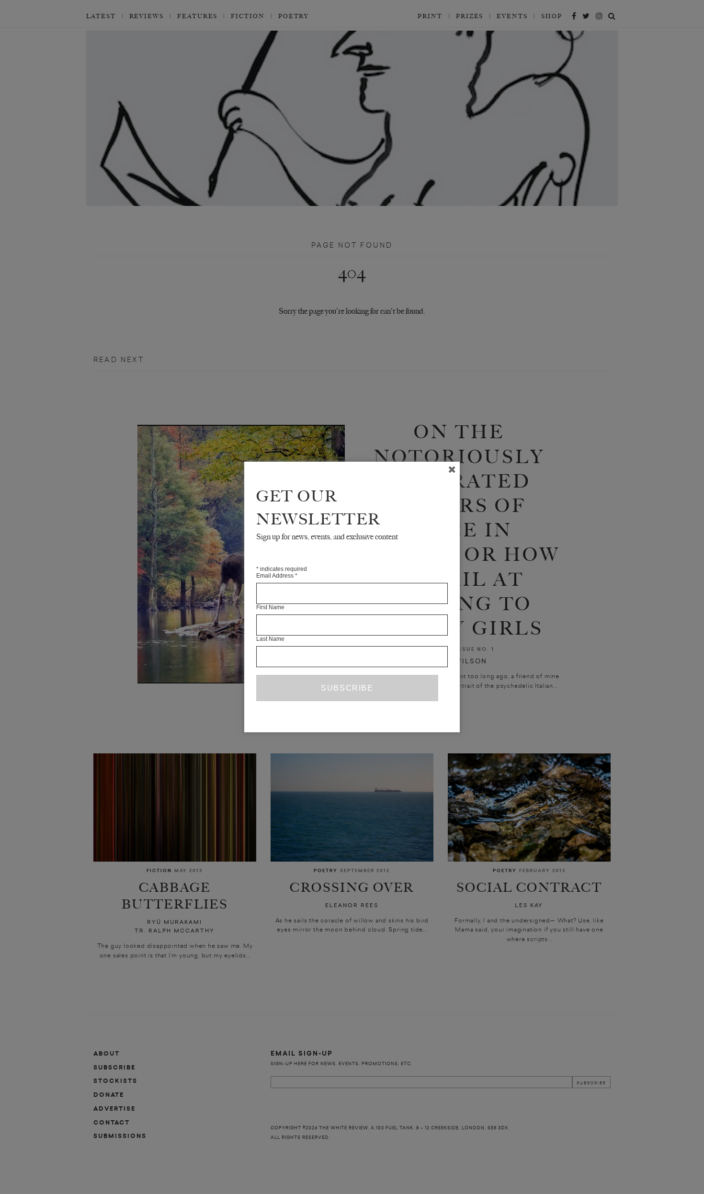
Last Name (270, 639)
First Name (270, 607)
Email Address (276, 575)
